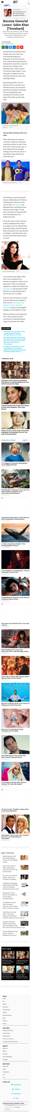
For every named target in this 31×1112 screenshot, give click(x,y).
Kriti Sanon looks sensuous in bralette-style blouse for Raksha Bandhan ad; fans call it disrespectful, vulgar (15, 382)
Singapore (6, 1072)
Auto (4, 1018)
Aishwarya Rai (8, 289)
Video (4, 1023)
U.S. (4, 1077)
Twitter (17, 1089)
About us (5, 1048)
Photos (5, 1021)
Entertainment (7, 1015)
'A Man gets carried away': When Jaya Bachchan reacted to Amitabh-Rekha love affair (14, 333)
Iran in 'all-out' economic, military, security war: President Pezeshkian (10, 877)
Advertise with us (8, 1030)
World (4, 1004)
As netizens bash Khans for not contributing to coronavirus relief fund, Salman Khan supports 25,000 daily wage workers (15, 349)
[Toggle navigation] (2, 2)
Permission (6, 1033)
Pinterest (17, 1094)
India (4, 998)
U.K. (4, 1074)
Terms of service (8, 1039)
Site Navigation (7, 1056)
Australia (5, 1066)
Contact (5, 1059)
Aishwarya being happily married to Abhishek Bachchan (13, 305)
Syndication (6, 1036)
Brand (4, 1051)
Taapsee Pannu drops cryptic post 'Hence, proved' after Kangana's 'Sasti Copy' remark (15, 407)
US (3, 1001)
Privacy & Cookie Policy (10, 1041)
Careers (5, 1054)
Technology (6, 1009)
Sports (5, 1012)
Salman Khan (17, 205)
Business (5, 1007)
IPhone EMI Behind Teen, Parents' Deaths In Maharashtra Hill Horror (10, 933)
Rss (17, 1098)
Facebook (17, 1085)
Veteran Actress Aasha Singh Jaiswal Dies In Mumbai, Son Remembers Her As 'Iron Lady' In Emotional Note (15, 432)
